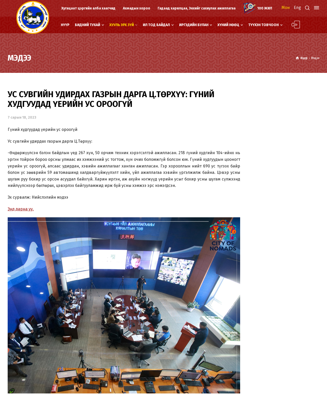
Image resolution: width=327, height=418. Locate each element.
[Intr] (32, 17)
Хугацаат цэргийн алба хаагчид (88, 8)
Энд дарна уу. (21, 209)
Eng (297, 7)
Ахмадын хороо (136, 8)
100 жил (264, 8)
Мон (286, 7)
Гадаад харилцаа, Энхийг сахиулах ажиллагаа (197, 8)
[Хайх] (307, 7)
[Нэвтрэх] (292, 25)
